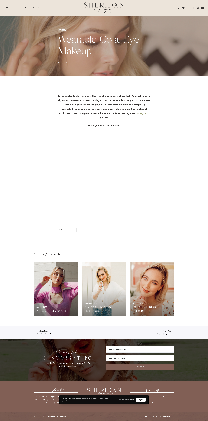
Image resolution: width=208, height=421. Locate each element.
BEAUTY (62, 30)
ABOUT (165, 396)
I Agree (140, 400)
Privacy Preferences (126, 400)
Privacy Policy (60, 416)
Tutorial (72, 230)
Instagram (141, 113)
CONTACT (151, 402)
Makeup (62, 230)
